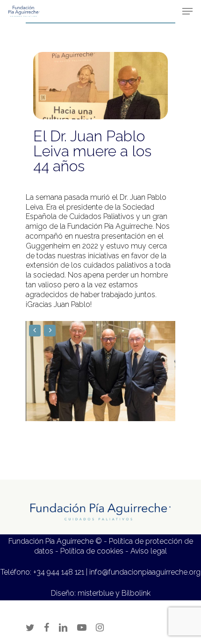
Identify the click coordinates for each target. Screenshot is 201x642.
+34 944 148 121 (58, 572)
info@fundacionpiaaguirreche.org (145, 572)
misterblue (96, 593)
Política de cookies (91, 551)
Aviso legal (148, 551)
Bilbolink (136, 593)
